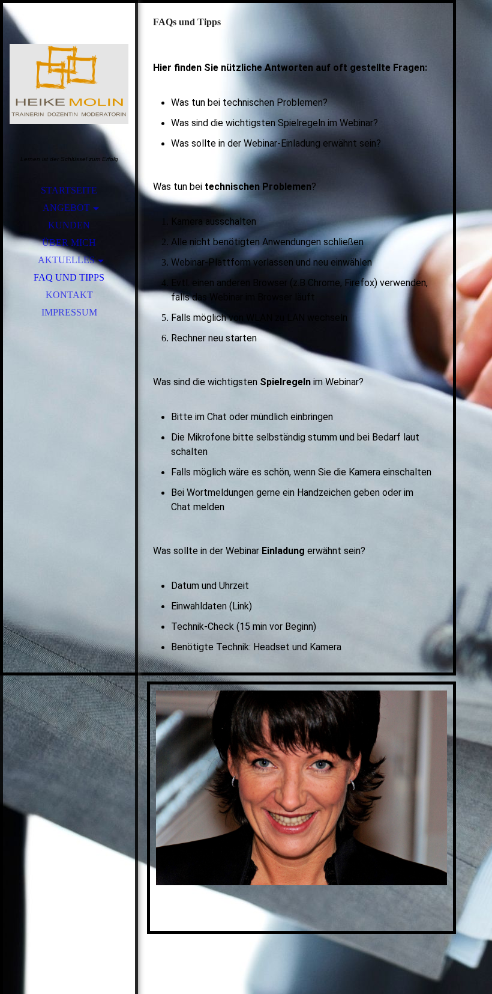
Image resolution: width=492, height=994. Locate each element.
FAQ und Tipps (69, 277)
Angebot (66, 208)
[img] (69, 84)
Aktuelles (66, 260)
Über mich (69, 242)
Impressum (69, 312)
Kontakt (69, 295)
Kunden (69, 225)
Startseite (69, 190)
